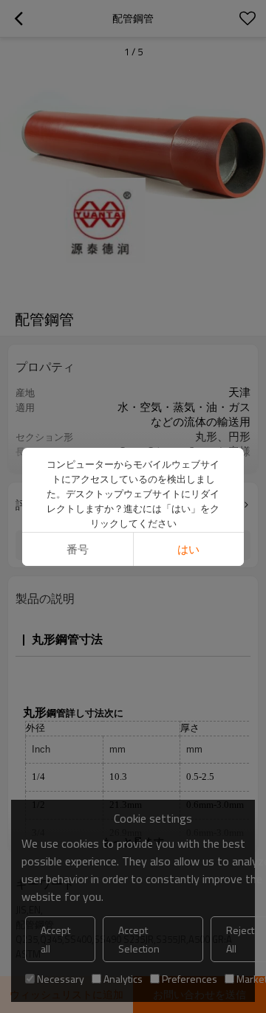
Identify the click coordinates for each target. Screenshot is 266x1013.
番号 (77, 549)
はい (188, 549)
